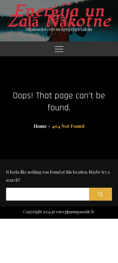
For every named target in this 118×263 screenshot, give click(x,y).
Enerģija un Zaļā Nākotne (59, 16)
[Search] (100, 194)
